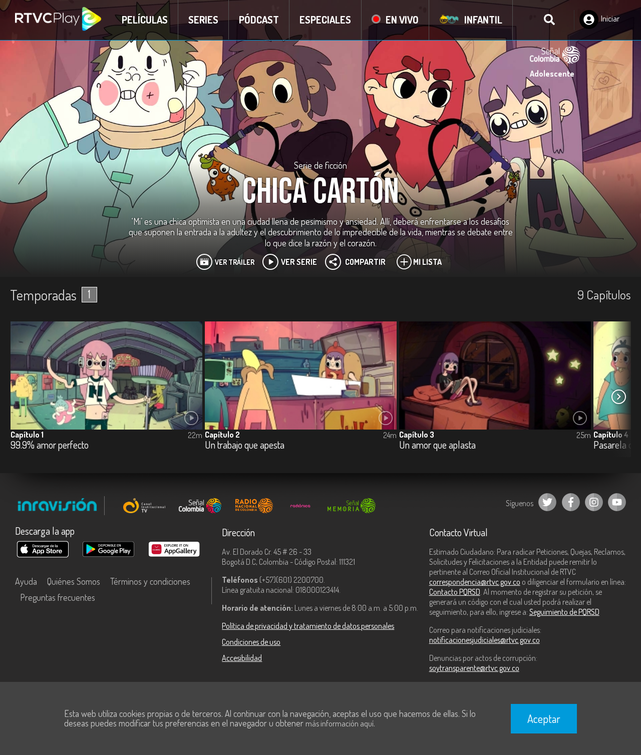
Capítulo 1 (27, 435)
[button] (618, 397)
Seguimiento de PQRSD (564, 612)
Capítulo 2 (222, 435)
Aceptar (543, 718)
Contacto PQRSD (454, 592)
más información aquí (339, 723)
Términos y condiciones (150, 581)
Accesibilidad (242, 658)
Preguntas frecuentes (57, 597)
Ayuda (26, 581)
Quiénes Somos (73, 581)
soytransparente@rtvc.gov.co (474, 668)
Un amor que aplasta (437, 445)
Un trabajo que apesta (244, 445)
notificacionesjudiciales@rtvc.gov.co (484, 640)
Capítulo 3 (416, 435)
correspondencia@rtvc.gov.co (474, 582)
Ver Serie (299, 262)
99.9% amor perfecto (50, 445)
